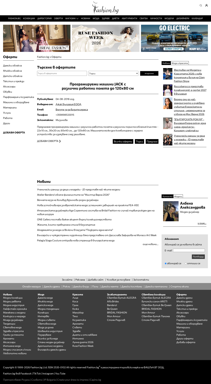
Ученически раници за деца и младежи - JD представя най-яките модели (78, 189)
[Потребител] (207, 5)
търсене (149, 73)
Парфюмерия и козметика (18, 96)
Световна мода (12, 327)
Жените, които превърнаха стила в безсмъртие (66, 224)
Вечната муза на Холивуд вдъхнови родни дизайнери (68, 199)
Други (6, 123)
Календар (197, 18)
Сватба (144, 18)
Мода (96, 18)
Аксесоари (9, 86)
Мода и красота (180, 63)
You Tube (60, 373)
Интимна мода (12, 345)
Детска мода (45, 305)
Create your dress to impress (72, 379)
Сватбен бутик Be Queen (156, 305)
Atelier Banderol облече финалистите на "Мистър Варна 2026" (73, 194)
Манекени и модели (14, 312)
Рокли (66, 286)
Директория (44, 18)
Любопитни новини (15, 353)
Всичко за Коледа (48, 338)
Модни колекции (13, 297)
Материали (10, 107)
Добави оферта (185, 342)
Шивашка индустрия (50, 330)
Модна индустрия (13, 305)
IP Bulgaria (50, 379)
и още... (202, 223)
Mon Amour (113, 316)
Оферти (58, 18)
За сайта (67, 279)
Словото (36, 379)
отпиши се (193, 263)
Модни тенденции (48, 308)
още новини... (150, 244)
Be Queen (112, 308)
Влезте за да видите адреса (72, 109)
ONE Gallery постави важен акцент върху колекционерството (74, 219)
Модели (169, 18)
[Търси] (202, 5)
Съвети (77, 327)
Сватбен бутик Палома (156, 316)
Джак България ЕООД (68, 104)
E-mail (168, 250)
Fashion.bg (14, 18)
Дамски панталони (156, 286)
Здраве (106, 18)
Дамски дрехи (52, 286)
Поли (95, 286)
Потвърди (198, 256)
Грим (75, 305)
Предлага (152, 141)
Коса (75, 301)
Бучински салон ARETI (154, 301)
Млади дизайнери (13, 319)
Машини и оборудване (16, 102)
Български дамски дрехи (52, 349)
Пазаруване (44, 334)
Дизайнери (182, 18)
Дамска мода (45, 297)
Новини (85, 18)
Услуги (7, 112)
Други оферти (184, 338)
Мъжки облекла (12, 70)
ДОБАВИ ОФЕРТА (14, 132)
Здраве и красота (13, 330)
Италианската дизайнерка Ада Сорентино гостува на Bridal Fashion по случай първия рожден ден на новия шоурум (95, 212)
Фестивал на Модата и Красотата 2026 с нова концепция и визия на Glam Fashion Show (189, 75)
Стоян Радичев (116, 319)
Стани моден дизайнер (51, 342)
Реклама (80, 279)
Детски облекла (12, 75)
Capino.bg (95, 379)
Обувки (7, 91)
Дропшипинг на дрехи (50, 345)
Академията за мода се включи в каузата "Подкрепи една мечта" (75, 229)
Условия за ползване (118, 279)
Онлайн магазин (31, 286)
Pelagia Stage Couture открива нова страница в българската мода (75, 240)
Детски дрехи (184, 305)
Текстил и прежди (13, 81)
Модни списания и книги (17, 349)
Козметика (79, 319)
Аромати (8, 338)
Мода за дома (45, 327)
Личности (156, 18)
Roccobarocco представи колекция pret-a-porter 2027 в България (190, 90)
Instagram (48, 373)
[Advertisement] (98, 158)
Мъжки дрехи (184, 301)
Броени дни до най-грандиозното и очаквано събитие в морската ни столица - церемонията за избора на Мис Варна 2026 (189, 106)
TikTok (37, 373)
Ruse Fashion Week (83, 345)
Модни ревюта (12, 301)
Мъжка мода (45, 301)
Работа (7, 117)
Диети (115, 18)
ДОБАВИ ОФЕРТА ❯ (49, 140)
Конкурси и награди (14, 316)
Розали (26, 379)
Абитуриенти (129, 18)
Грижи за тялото (13, 334)
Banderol (112, 305)
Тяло (75, 316)
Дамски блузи (81, 286)
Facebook (26, 373)
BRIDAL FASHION (117, 312)
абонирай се (174, 263)
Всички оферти (123, 141)
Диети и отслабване (84, 334)
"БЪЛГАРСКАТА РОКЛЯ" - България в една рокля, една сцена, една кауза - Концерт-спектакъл (190, 125)
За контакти (141, 279)
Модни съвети (46, 319)
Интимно (78, 338)
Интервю (43, 316)
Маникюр (78, 312)
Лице (75, 297)
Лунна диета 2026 (82, 342)
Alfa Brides (113, 301)
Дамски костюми (131, 286)
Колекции (29, 18)
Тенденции (9, 323)
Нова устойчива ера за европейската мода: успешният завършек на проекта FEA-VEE (88, 205)
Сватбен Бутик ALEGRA (121, 297)
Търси (139, 141)
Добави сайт (95, 279)
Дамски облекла (12, 65)
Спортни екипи (180, 286)
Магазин (70, 18)
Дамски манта (109, 286)
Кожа (75, 308)
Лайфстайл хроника (15, 308)
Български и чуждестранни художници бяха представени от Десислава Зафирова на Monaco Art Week (97, 235)
